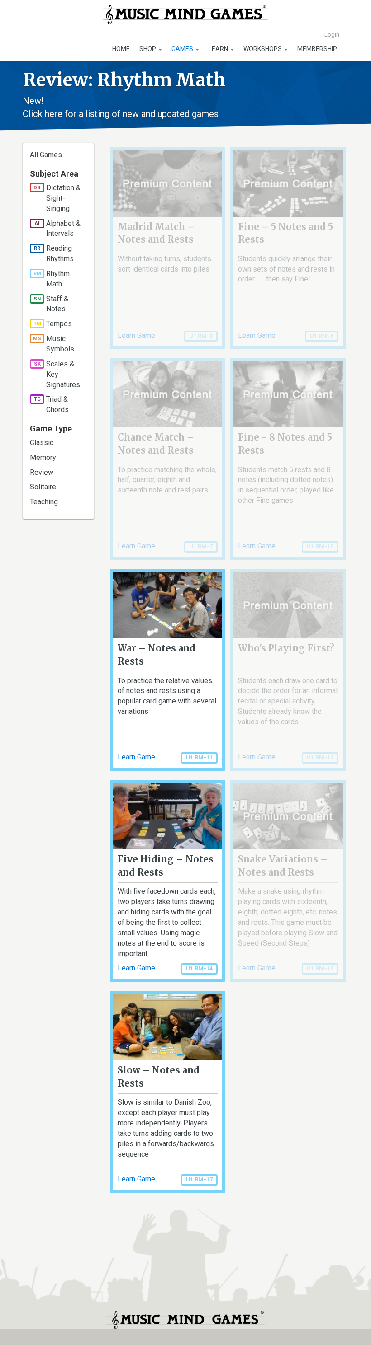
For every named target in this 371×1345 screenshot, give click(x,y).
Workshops (263, 48)
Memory (43, 457)
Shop (148, 48)
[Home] (185, 14)
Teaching (44, 501)
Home (121, 48)
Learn (219, 48)
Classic (41, 442)
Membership (317, 48)
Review (41, 472)
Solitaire (43, 487)
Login (331, 34)
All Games (46, 154)
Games (183, 48)
